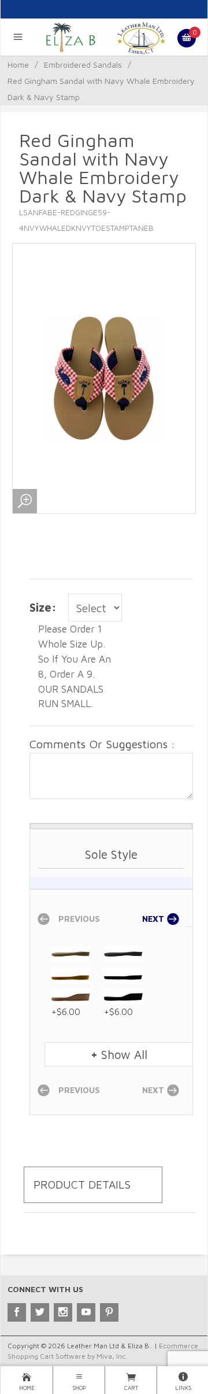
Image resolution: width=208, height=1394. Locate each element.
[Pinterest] (109, 1312)
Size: (43, 607)
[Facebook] (17, 1312)
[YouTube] (86, 1312)
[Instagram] (63, 1312)
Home (18, 64)
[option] (111, 972)
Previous (78, 919)
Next (154, 919)
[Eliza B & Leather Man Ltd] (104, 37)
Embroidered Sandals (83, 64)
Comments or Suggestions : (102, 744)
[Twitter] (40, 1312)
